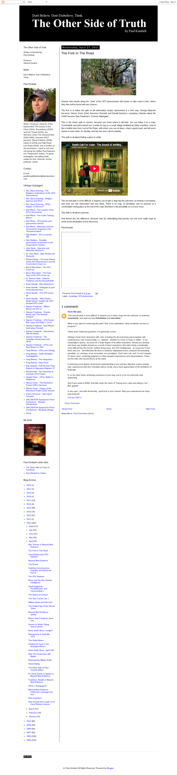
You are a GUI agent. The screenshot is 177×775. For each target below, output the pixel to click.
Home (109, 409)
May (31, 537)
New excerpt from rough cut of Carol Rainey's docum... (41, 703)
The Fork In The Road (38, 551)
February (33, 713)
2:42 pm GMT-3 (74, 397)
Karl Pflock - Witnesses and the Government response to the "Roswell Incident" (39, 228)
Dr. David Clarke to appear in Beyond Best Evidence (41, 675)
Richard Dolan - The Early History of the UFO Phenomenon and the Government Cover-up (40, 261)
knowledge (73, 296)
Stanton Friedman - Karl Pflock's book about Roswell (40, 327)
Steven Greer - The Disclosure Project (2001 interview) (39, 384)
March (32, 709)
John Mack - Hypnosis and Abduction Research (37, 249)
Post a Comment (72, 403)
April (31, 541)
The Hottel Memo (36, 640)
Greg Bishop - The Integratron (39, 359)
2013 (29, 515)
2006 (29, 736)
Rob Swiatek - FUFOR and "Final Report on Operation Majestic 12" (40, 367)
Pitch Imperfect (34, 698)
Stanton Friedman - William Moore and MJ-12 (38, 307)
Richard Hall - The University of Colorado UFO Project (39, 372)
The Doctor (33, 564)
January (33, 716)
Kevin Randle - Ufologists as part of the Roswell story (40, 288)
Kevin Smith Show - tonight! (40, 630)
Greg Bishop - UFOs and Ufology (40, 350)
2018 (29, 496)
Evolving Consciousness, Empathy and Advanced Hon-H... (39, 570)
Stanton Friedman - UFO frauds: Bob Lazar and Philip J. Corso (40, 321)
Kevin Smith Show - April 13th (41, 650)
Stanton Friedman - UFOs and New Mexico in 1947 (39, 346)
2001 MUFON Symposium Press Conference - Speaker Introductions (40, 401)
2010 (29, 721)
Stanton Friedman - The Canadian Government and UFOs (38, 339)
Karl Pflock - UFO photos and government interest (39, 222)
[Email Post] (96, 293)
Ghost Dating (34, 664)
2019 (29, 493)
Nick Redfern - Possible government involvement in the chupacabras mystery (39, 242)
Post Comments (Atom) (83, 413)
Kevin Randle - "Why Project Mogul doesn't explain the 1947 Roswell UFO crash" (39, 300)
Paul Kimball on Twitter (36, 473)
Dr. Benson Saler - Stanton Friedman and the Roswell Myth (40, 279)
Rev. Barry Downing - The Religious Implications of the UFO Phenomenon (40, 193)
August (32, 526)
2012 (29, 519)
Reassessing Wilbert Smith (40, 660)
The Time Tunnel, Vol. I (38, 598)
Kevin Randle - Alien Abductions (40, 284)
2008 (29, 729)
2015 (29, 508)
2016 (29, 504)
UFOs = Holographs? (37, 686)
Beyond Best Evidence (38, 560)
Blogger (110, 768)
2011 (29, 523)
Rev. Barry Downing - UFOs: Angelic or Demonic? (38, 205)
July (31, 530)
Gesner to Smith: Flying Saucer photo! (38, 625)
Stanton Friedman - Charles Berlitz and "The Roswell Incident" (38, 314)
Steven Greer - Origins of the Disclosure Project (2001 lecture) (40, 389)
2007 (29, 732)
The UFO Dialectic (36, 576)
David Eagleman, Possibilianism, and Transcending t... (37, 588)
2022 (29, 485)
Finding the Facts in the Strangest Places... (38, 645)
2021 (29, 489)
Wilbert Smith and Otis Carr (40, 602)
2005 (29, 740)
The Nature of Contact (38, 595)
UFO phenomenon (85, 296)
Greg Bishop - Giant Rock (37, 362)
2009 (29, 725)
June (31, 534)
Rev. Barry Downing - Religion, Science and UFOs (39, 199)
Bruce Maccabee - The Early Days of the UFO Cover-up (38, 274)
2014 (29, 512)
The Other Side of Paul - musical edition (39, 669)
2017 (29, 500)
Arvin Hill (72, 312)
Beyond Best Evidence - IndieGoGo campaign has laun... (40, 692)
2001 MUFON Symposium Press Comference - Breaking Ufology (40, 408)
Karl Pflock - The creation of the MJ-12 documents (40, 211)
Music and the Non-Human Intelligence (40, 581)
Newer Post (67, 409)
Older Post (150, 409)
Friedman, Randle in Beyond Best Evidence (40, 681)
